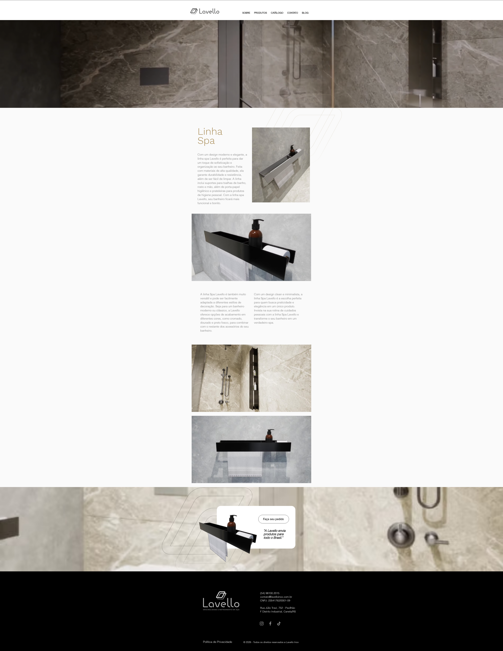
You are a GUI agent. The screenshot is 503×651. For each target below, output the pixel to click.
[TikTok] (278, 623)
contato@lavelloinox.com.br (276, 596)
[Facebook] (270, 623)
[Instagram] (261, 623)
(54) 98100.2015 (269, 593)
